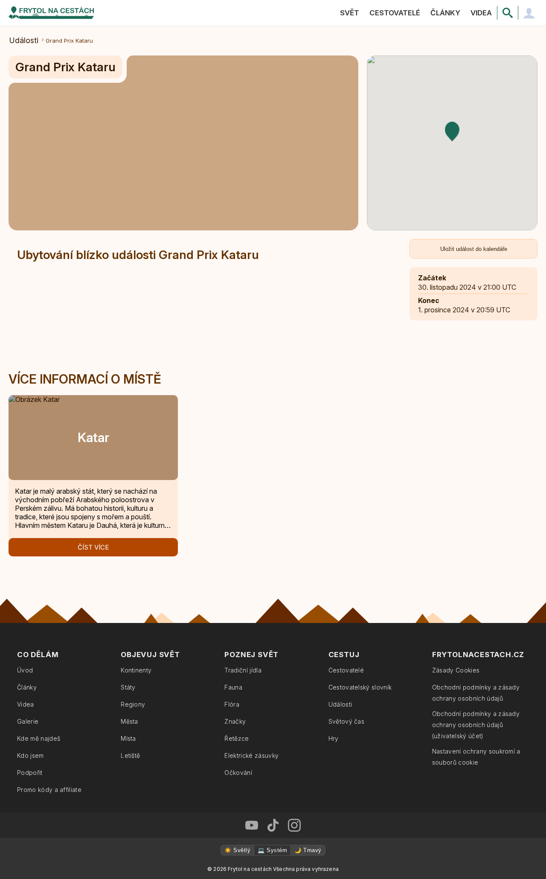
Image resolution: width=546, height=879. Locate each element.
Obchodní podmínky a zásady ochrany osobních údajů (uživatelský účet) (476, 724)
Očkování (238, 772)
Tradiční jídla (242, 670)
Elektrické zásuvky (251, 755)
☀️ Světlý (237, 850)
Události (23, 40)
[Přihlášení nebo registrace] (529, 12)
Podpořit (30, 772)
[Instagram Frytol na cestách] (294, 825)
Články (445, 13)
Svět (349, 13)
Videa (481, 13)
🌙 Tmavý (307, 850)
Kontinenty (136, 670)
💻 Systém (272, 850)
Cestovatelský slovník (360, 687)
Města (129, 721)
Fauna (233, 687)
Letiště (130, 755)
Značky (235, 721)
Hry (333, 738)
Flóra (231, 704)
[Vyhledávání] (507, 12)
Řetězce (236, 738)
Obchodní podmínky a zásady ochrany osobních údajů (476, 693)
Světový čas (346, 721)
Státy (128, 687)
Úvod (25, 670)
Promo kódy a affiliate (49, 789)
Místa (128, 738)
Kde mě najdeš (38, 738)
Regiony (133, 704)
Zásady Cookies (455, 670)
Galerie (27, 721)
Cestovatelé (394, 13)
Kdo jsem (30, 755)
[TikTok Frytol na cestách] (273, 825)
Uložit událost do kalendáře (473, 249)
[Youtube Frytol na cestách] (251, 825)
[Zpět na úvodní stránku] (51, 12)
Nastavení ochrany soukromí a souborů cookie (476, 757)
